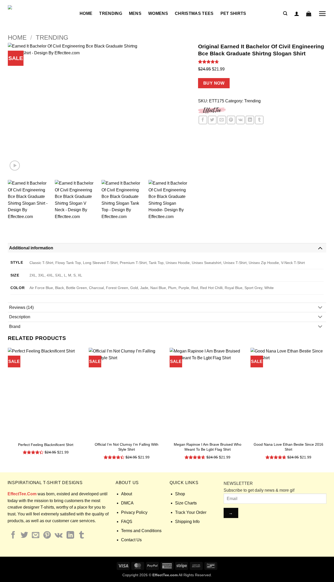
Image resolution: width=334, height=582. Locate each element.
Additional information (31, 248)
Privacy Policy (134, 512)
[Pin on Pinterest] (231, 120)
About (126, 494)
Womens (158, 13)
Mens (135, 13)
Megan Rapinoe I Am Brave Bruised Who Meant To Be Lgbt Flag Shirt (207, 446)
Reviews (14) (21, 307)
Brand (14, 326)
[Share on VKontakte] (240, 120)
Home (86, 13)
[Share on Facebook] (203, 120)
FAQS (126, 521)
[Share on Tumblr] (259, 120)
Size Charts (186, 503)
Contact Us (131, 540)
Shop (180, 494)
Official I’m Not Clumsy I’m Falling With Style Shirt (126, 446)
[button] (285, 13)
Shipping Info (187, 521)
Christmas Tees (194, 13)
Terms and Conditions (141, 530)
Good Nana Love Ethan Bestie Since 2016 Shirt (288, 446)
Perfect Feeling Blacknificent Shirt (45, 445)
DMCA (127, 503)
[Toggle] (320, 248)
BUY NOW (213, 83)
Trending (110, 13)
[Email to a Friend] (221, 120)
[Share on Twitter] (212, 120)
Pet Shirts (233, 13)
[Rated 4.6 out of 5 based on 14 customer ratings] (262, 62)
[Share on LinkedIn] (250, 120)
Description (19, 317)
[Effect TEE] (212, 110)
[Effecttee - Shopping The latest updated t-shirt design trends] (40, 13)
